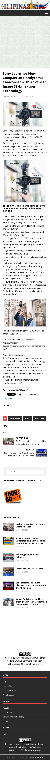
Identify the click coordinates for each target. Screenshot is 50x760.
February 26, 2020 (12, 96)
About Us (6, 708)
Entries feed (8, 686)
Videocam (39, 418)
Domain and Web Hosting (13, 717)
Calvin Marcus (30, 96)
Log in (5, 681)
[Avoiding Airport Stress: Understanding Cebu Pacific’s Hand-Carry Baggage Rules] (8, 543)
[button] (46, 13)
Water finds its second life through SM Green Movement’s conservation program (31, 601)
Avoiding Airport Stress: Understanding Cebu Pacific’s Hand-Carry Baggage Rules (30, 541)
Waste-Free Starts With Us (29, 568)
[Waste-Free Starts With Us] (8, 574)
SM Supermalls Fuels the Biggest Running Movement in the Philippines (31, 585)
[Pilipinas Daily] (25, 8)
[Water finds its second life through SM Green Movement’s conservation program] (8, 604)
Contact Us (7, 712)
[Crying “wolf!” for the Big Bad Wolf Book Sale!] (8, 529)
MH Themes (41, 757)
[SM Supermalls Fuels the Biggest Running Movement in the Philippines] (8, 588)
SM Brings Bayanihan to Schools (28, 555)
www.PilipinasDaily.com (26, 657)
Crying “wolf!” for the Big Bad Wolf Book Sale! (30, 525)
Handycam (15, 418)
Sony (27, 418)
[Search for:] (25, 471)
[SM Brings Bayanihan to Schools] (8, 560)
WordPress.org (9, 695)
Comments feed (9, 690)
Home (5, 721)
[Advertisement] (25, 42)
